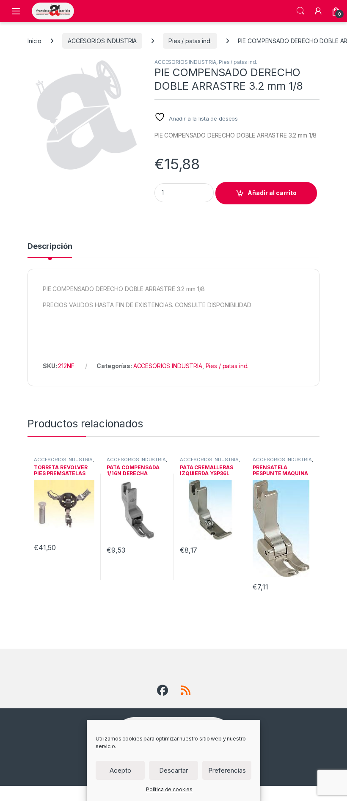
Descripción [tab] (50, 246)
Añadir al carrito (272, 192)
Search (300, 11)
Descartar (173, 770)
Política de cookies (169, 789)
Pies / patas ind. (190, 40)
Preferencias (227, 770)
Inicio (34, 40)
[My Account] (318, 11)
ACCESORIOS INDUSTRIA (102, 40)
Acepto (120, 770)
